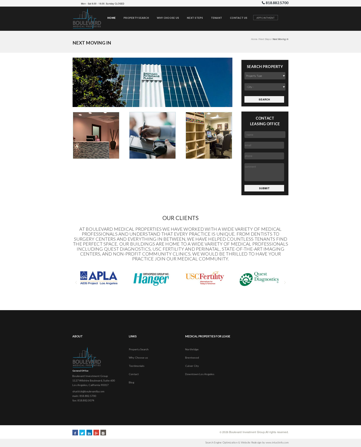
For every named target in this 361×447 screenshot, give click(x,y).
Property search (136, 17)
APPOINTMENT (265, 17)
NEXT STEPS (195, 17)
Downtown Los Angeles (199, 374)
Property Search (139, 349)
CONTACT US (238, 17)
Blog (131, 382)
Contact (134, 374)
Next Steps (265, 39)
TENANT (216, 17)
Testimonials (136, 365)
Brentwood (192, 357)
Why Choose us (138, 357)
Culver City (192, 365)
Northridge (192, 349)
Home (254, 39)
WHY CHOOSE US (168, 17)
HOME (111, 17)
